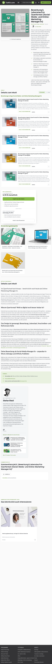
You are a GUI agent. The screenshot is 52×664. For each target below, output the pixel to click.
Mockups (36, 649)
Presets (36, 660)
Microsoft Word (4, 653)
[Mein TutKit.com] (36, 2)
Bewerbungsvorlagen (35, 24)
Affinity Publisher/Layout (6, 662)
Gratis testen (46, 2)
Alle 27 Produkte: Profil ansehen (9, 455)
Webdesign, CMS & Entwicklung (25, 660)
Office (19, 656)
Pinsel (35, 658)
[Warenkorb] (39, 2)
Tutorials (21, 647)
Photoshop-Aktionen (39, 662)
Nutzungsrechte (23, 381)
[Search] (33, 2)
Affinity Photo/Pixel (5, 656)
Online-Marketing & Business (24, 651)
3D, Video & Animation (39, 656)
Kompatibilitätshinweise (10, 378)
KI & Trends (20, 662)
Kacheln (42, 92)
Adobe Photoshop (5, 649)
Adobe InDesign (4, 651)
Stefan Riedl (38, 26)
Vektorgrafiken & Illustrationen (41, 651)
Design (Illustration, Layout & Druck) (26, 658)
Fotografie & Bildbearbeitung (24, 649)
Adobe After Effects (5, 660)
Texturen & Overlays (38, 653)
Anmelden (5, 477)
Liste (49, 92)
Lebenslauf (42, 24)
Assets (36, 647)
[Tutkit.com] (8, 2)
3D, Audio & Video (22, 653)
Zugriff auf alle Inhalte (18, 199)
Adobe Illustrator (5, 658)
